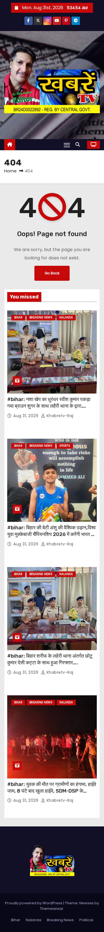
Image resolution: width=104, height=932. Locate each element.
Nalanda (66, 317)
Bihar (18, 317)
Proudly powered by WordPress (34, 903)
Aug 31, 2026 (26, 415)
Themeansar (51, 908)
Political (86, 920)
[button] (79, 144)
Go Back (52, 273)
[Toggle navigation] (67, 145)
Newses (86, 903)
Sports (64, 446)
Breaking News (40, 317)
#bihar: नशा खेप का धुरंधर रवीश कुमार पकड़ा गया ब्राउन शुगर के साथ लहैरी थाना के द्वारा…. (48, 402)
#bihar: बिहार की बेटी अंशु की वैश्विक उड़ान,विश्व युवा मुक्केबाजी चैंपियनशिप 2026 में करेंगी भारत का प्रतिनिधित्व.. (51, 534)
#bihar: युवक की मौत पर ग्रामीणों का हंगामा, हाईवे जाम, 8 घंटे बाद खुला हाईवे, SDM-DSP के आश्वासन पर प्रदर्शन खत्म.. (51, 791)
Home (10, 171)
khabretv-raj (59, 415)
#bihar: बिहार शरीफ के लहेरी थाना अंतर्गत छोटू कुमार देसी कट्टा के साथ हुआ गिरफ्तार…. (49, 659)
